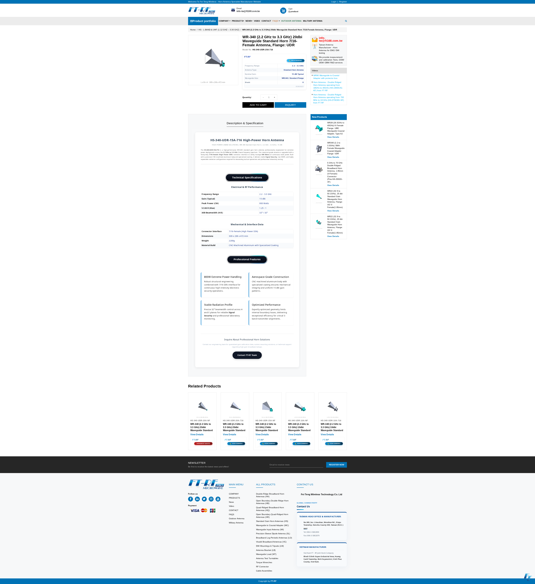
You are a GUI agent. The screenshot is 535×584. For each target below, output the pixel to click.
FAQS (276, 21)
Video (257, 21)
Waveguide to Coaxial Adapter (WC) (272, 525)
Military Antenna (313, 21)
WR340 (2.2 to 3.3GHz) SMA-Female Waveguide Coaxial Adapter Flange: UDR (336, 148)
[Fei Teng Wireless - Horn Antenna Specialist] (202, 10)
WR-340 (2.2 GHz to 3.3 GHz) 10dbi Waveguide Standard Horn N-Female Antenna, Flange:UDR (300, 430)
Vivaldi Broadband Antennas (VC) (271, 542)
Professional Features (247, 259)
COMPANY (224, 21)
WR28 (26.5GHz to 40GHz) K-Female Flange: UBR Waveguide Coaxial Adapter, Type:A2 (335, 128)
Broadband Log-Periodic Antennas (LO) (274, 538)
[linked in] (197, 499)
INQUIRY (290, 105)
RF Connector (262, 566)
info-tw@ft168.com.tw (248, 11)
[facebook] (190, 499)
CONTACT (266, 21)
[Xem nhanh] (202, 406)
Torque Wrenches (264, 562)
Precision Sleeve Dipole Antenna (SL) (273, 533)
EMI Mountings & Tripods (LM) (270, 546)
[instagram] (211, 499)
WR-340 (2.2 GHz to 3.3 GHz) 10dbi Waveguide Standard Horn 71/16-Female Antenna (332, 430)
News (248, 21)
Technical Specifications (247, 177)
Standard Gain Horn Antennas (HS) (272, 521)
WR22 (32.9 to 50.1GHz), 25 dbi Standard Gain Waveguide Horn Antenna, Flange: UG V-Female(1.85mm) (335, 199)
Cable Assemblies (264, 571)
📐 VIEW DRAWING (295, 60)
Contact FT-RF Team (247, 355)
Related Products (204, 386)
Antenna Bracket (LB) (266, 550)
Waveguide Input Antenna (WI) (270, 529)
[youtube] (218, 499)
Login (333, 2)
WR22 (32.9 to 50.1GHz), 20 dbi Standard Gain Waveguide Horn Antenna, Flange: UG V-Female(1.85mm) (335, 224)
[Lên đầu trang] (531, 407)
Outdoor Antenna (291, 21)
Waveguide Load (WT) (266, 554)
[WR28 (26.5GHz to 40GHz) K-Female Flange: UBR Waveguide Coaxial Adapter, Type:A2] (319, 128)
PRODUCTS (237, 21)
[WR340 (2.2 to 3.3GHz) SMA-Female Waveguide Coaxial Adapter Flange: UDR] (319, 148)
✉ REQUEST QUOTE (203, 443)
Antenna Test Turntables (267, 558)
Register (343, 2)
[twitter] (204, 499)
